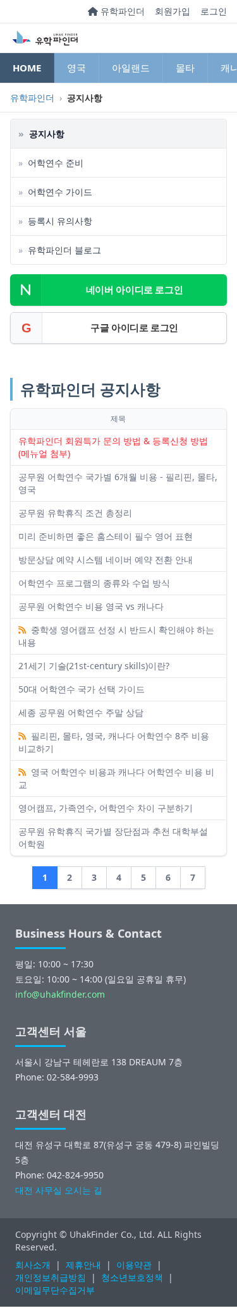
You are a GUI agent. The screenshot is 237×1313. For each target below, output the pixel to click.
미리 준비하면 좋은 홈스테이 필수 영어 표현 (105, 536)
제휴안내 (83, 1265)
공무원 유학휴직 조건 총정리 (75, 513)
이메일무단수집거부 (55, 1290)
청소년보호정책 (132, 1277)
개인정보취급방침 (50, 1277)
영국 (76, 67)
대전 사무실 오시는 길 (58, 1190)
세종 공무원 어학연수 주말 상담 (80, 712)
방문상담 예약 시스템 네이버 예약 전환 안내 (105, 560)
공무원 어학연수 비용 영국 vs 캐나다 (91, 606)
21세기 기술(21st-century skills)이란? (93, 666)
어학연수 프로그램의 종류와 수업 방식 (94, 583)
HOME (27, 67)
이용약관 (134, 1265)
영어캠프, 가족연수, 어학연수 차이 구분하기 (105, 808)
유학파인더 (121, 11)
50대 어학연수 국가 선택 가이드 (81, 689)
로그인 (213, 11)
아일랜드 (131, 67)
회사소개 (33, 1265)
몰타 (185, 67)
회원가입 (172, 11)
